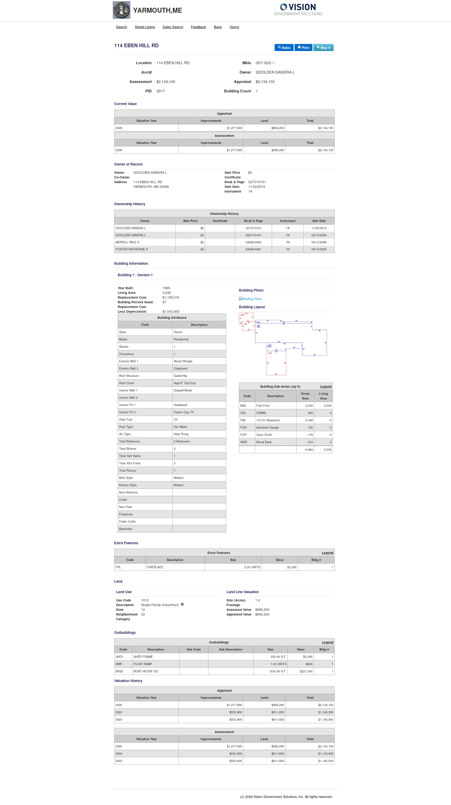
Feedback (198, 26)
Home (234, 26)
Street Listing (145, 26)
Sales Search (173, 26)
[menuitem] (121, 27)
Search (121, 26)
